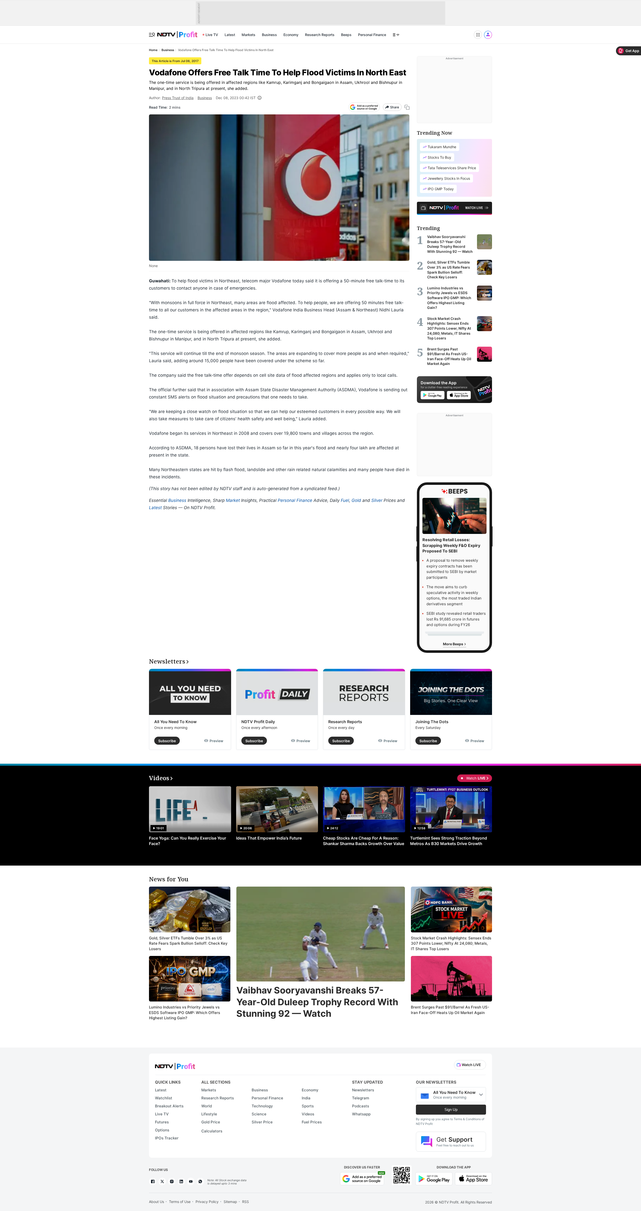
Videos (308, 1114)
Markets (248, 35)
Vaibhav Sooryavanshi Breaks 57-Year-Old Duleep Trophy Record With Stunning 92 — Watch (317, 1002)
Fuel (345, 500)
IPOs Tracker (167, 1138)
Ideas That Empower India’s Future (269, 838)
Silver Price (262, 1122)
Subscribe (167, 741)
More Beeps (453, 644)
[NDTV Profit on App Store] (473, 1178)
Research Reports (320, 35)
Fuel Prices (312, 1122)
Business (269, 35)
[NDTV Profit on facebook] (152, 1181)
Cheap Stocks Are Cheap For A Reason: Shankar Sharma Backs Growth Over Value (363, 841)
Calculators (211, 1131)
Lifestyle (209, 1114)
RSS (245, 1201)
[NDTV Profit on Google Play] (433, 1178)
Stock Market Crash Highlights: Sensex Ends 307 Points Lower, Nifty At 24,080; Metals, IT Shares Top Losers (451, 943)
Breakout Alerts (169, 1106)
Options (162, 1130)
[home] (177, 32)
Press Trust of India (178, 98)
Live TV (212, 35)
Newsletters (363, 1090)
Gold (356, 500)
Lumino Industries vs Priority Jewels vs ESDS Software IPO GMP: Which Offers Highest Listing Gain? (184, 1012)
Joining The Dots (431, 721)
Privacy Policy (207, 1201)
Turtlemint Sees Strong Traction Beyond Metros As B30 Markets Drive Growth (448, 841)
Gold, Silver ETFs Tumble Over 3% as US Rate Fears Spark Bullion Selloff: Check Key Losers (188, 943)
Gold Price (210, 1122)
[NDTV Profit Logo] (175, 1065)
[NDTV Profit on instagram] (172, 1181)
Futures (162, 1122)
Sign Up (450, 1109)
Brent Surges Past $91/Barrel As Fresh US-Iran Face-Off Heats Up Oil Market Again (450, 1010)
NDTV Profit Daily (258, 721)
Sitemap (230, 1201)
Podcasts (360, 1106)
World (206, 1106)
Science (259, 1114)
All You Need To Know (175, 721)
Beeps (346, 35)
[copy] (407, 107)
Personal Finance (372, 35)
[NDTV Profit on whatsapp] (200, 1181)
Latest (230, 35)
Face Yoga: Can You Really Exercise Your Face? (187, 841)
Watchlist (163, 1098)
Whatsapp (361, 1114)
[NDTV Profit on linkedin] (181, 1181)
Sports (308, 1106)
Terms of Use (180, 1201)
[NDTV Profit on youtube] (191, 1181)
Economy (290, 35)
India (306, 1098)
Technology (262, 1106)
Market (233, 500)
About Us (156, 1201)
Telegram (360, 1098)
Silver (376, 500)
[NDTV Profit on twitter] (162, 1181)
